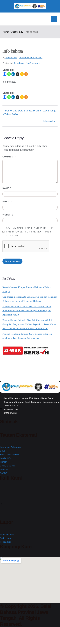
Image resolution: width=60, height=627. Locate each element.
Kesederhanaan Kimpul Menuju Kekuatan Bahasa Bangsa (27, 289)
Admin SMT (11, 57)
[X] (17, 74)
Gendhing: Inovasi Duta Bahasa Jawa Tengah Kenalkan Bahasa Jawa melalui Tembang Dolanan (29, 299)
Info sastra (49, 121)
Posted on (30, 57)
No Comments (33, 63)
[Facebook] (4, 74)
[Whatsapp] (9, 74)
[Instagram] (30, 504)
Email (7, 201)
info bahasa (18, 63)
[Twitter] (30, 497)
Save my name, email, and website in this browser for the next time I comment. (30, 232)
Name (6, 188)
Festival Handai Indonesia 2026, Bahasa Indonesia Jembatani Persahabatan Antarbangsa (27, 336)
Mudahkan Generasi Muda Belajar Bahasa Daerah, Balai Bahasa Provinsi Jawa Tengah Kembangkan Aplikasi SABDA (27, 310)
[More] (26, 74)
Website (7, 214)
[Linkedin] (13, 74)
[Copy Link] (22, 74)
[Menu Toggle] (54, 19)
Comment (9, 156)
